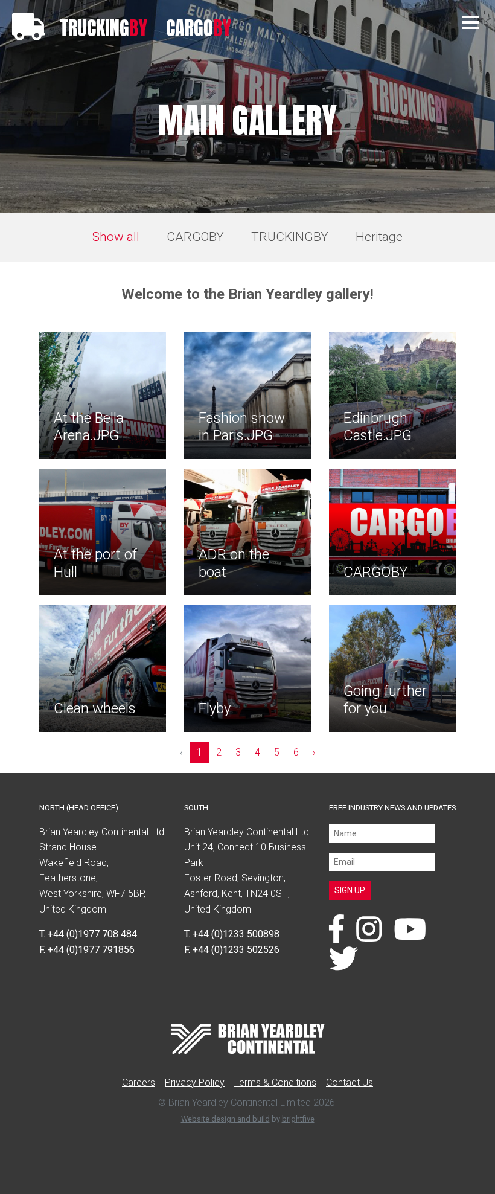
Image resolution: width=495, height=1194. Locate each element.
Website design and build (225, 1118)
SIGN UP (349, 890)
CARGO (198, 28)
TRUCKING (103, 28)
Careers (138, 1082)
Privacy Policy (195, 1082)
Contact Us (349, 1082)
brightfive (298, 1118)
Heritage (379, 236)
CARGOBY (195, 236)
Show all (115, 236)
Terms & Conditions (275, 1082)
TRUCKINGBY (289, 236)
